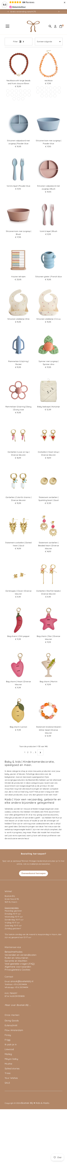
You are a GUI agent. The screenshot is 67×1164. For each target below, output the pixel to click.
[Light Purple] (12, 91)
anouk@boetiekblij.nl (22, 981)
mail (55, 794)
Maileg (8, 1054)
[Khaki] (29, 91)
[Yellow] (20, 91)
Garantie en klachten (16, 960)
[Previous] (8, 11)
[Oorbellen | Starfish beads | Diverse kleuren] (48, 574)
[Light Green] (46, 95)
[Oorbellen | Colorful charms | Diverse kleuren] (18, 481)
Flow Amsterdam (14, 1030)
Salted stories (12, 1068)
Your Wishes (11, 1078)
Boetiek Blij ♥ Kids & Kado (35, 1103)
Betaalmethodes (13, 951)
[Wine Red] (7, 91)
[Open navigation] (7, 26)
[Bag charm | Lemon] (18, 710)
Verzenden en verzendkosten (20, 955)
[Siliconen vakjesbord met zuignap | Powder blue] (18, 124)
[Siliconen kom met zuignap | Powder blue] (48, 124)
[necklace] (48, 64)
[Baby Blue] (24, 91)
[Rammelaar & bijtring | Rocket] (18, 345)
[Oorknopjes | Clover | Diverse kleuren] (18, 574)
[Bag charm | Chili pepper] (18, 619)
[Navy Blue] (50, 88)
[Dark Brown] (12, 94)
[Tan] (46, 91)
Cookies (26, 969)
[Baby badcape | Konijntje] (48, 390)
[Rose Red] (14, 98)
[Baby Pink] (59, 91)
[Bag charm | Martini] (48, 665)
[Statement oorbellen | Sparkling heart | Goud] (48, 481)
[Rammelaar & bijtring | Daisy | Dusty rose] (18, 390)
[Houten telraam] (18, 260)
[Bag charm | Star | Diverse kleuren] (48, 619)
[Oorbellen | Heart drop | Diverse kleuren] (48, 435)
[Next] (58, 11)
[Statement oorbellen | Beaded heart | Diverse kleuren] (48, 526)
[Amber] (59, 88)
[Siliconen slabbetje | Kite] (18, 302)
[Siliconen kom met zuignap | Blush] (18, 214)
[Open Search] (50, 26)
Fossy (8, 1035)
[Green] (20, 94)
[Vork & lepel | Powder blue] (18, 169)
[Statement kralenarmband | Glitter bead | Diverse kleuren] (48, 710)
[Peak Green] (16, 91)
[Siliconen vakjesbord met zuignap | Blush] (48, 169)
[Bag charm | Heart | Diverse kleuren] (18, 665)
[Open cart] (60, 26)
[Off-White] (7, 94)
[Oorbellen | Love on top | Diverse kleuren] (18, 435)
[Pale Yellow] (29, 94)
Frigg (7, 1039)
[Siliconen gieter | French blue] (48, 260)
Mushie (8, 1063)
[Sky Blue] (22, 98)
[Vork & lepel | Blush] (48, 214)
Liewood (9, 1049)
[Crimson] (46, 88)
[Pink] (54, 91)
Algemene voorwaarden (18, 966)
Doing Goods (12, 1020)
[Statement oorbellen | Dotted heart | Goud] (18, 526)
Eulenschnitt (11, 1025)
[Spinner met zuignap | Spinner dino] (48, 345)
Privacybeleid (12, 969)
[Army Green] (54, 95)
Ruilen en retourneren (16, 957)
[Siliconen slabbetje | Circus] (48, 302)
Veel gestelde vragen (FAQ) (20, 963)
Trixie (7, 1073)
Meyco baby (11, 1059)
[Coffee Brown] (37, 88)
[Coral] (18, 98)
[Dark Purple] (24, 94)
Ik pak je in (11, 1044)
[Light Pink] (42, 88)
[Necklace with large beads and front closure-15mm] (18, 64)
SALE (7, 1082)
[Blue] (16, 94)
